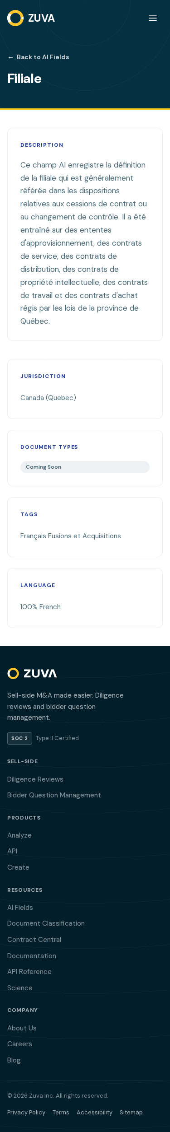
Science (20, 987)
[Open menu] (153, 18)
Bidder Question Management (54, 795)
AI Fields (20, 907)
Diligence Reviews (35, 779)
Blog (14, 1060)
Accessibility (94, 1112)
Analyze (19, 835)
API (12, 851)
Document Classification (46, 923)
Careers (19, 1043)
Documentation (31, 955)
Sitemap (131, 1112)
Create (18, 867)
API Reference (29, 971)
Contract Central (34, 939)
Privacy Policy (26, 1112)
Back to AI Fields (38, 56)
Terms (61, 1112)
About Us (22, 1028)
